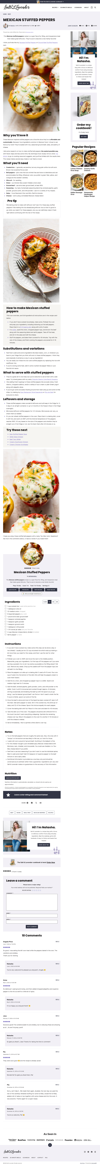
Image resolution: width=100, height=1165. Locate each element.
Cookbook (78, 7)
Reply (57, 941)
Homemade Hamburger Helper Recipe (89, 194)
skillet (14, 330)
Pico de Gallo (49, 392)
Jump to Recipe (73, 25)
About (86, 7)
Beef (9, 14)
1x (49, 602)
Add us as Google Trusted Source (33, 593)
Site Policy (82, 1163)
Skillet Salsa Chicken (16, 437)
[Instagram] (85, 1152)
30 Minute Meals (66, 7)
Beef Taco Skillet (15, 439)
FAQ (46, 1157)
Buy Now (84, 136)
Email (8, 919)
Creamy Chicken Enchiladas (19, 444)
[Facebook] (91, 1152)
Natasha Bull (33, 576)
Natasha (12, 25)
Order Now (51, 862)
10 (39, 25)
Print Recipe (51, 589)
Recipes (54, 7)
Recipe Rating (26, 890)
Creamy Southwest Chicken (19, 442)
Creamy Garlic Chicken (89, 169)
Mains (19, 812)
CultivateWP (94, 1163)
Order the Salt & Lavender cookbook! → (52, 1)
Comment (9, 893)
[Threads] (95, 1152)
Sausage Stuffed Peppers (27, 42)
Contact (40, 1157)
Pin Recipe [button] (25, 589)
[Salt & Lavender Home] (16, 7)
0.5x (45, 602)
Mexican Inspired (39, 812)
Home (5, 14)
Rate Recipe (38, 589)
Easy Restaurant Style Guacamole (31, 392)
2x (53, 602)
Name (8, 913)
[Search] (95, 7)
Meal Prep (27, 812)
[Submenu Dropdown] (58, 7)
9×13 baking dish (25, 327)
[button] (25, 568)
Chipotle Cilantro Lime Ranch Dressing (45, 379)
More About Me (44, 844)
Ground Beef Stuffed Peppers (48, 42)
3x (57, 602)
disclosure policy (29, 32)
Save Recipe (12, 589)
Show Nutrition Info (13, 778)
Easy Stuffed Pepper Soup (18, 434)
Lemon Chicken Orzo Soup (76, 169)
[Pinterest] (88, 1152)
